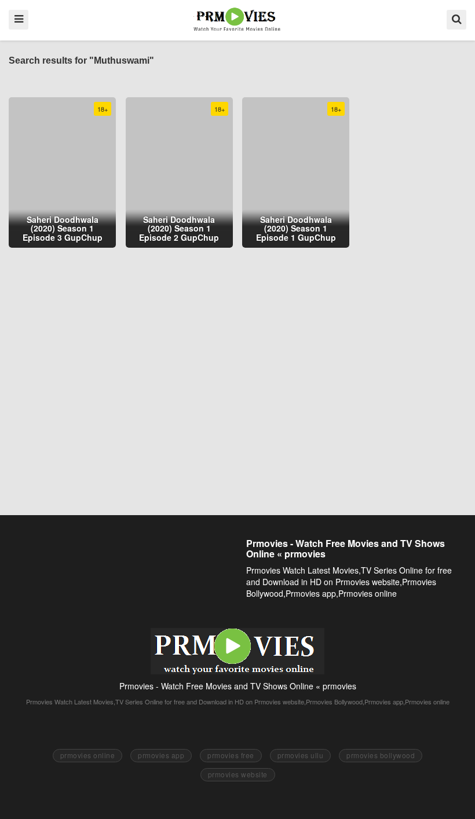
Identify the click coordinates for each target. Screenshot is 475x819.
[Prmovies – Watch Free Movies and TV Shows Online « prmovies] (237, 19)
